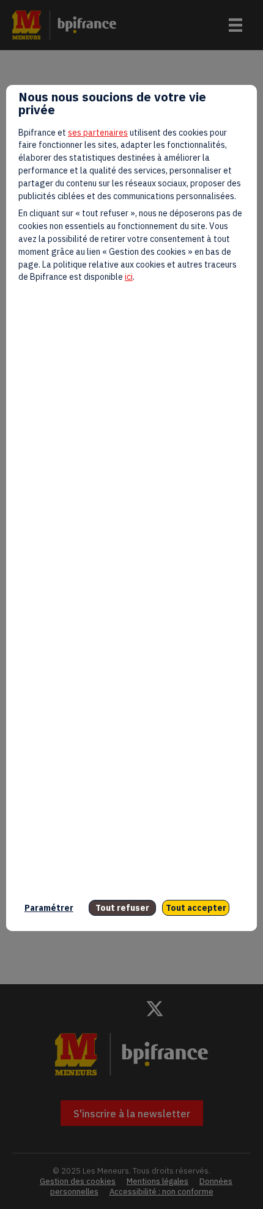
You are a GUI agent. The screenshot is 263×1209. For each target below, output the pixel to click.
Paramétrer (48, 907)
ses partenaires (98, 132)
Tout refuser (122, 907)
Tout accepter (196, 907)
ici (129, 276)
